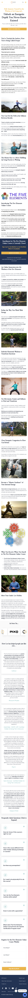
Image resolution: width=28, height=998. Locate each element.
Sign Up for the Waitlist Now (14, 29)
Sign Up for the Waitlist (14, 252)
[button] (2, 2)
